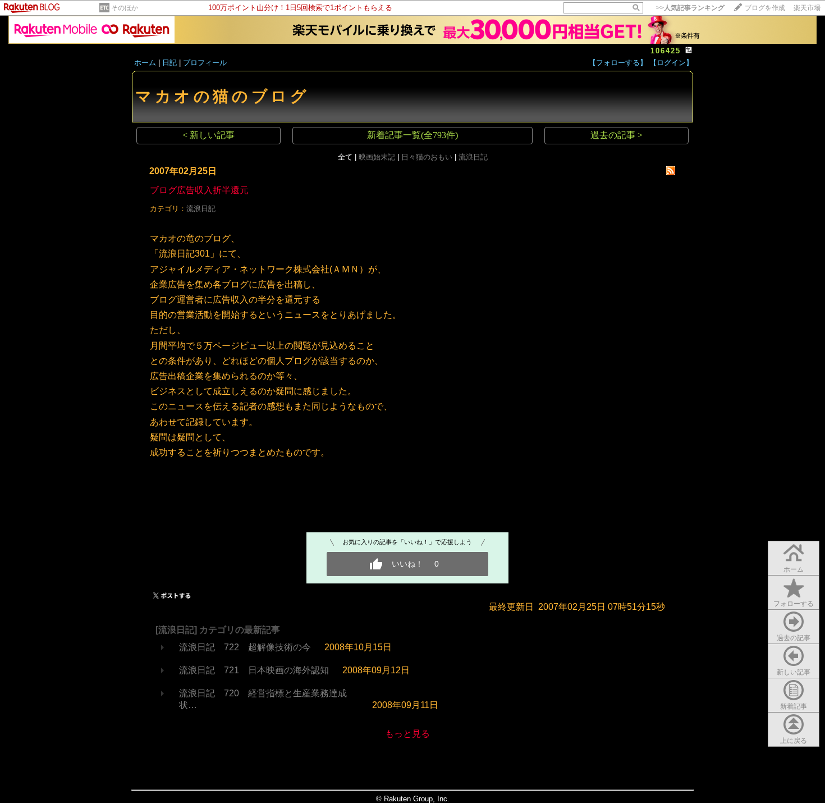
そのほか (124, 8)
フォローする (793, 604)
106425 (665, 51)
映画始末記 (377, 157)
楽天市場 (807, 8)
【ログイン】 (671, 62)
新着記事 (793, 706)
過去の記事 (793, 638)
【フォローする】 (618, 62)
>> (690, 8)
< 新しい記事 (208, 135)
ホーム (145, 62)
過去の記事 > (616, 135)
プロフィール (205, 62)
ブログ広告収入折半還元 (199, 190)
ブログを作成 (765, 8)
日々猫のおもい (426, 157)
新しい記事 (793, 672)
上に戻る (793, 741)
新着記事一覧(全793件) (412, 135)
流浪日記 (473, 157)
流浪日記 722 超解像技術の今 (245, 647)
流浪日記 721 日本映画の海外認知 (254, 670)
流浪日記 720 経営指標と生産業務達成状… (263, 699)
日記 (169, 62)
